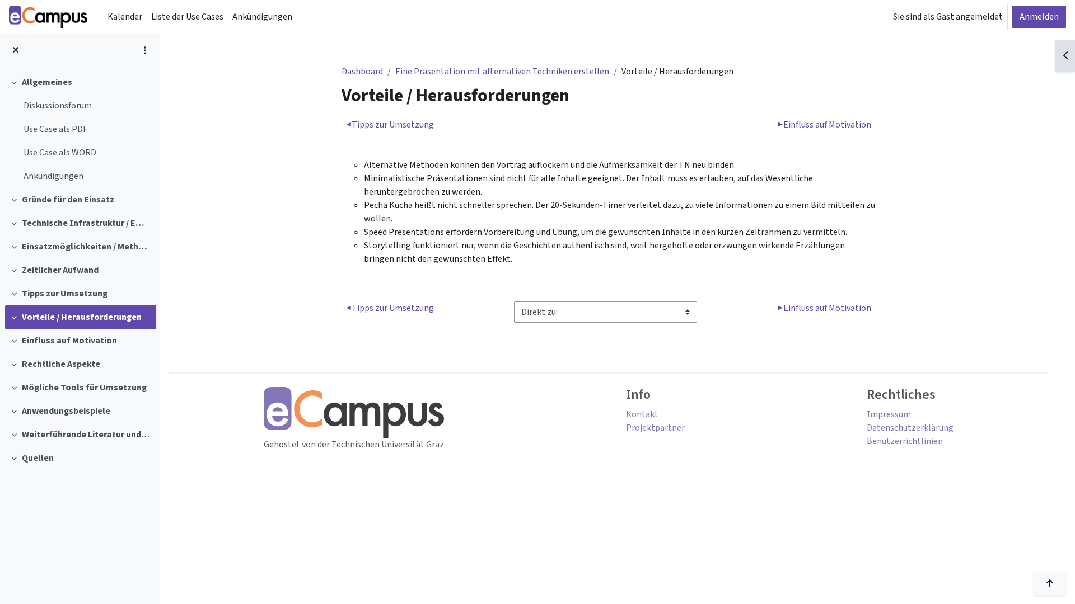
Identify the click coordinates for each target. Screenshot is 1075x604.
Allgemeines (47, 82)
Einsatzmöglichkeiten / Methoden (86, 246)
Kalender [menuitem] (125, 17)
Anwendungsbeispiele (66, 411)
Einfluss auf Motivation (69, 340)
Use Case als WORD (60, 153)
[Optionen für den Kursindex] (145, 50)
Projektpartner (655, 428)
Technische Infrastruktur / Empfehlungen (86, 223)
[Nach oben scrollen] (1050, 583)
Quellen (38, 458)
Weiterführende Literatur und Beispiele (86, 434)
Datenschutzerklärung (910, 428)
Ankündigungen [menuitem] (262, 17)
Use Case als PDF (55, 129)
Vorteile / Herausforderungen (82, 317)
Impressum (889, 414)
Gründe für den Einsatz (68, 200)
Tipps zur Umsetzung (65, 293)
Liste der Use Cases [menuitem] (187, 17)
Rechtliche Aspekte (61, 364)
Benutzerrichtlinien (905, 441)
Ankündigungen (53, 176)
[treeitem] (79, 129)
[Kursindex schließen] (16, 50)
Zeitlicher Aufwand (60, 270)
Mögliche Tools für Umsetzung (84, 387)
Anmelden (1039, 17)
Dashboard (362, 71)
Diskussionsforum (58, 106)
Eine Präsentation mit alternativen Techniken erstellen (502, 71)
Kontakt (642, 414)
